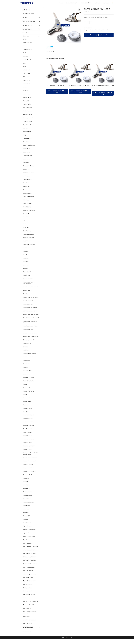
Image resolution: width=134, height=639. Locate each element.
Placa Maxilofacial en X (28, 418)
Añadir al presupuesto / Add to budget (99, 35)
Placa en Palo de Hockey (28, 391)
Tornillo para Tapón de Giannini (30, 604)
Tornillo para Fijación (27, 591)
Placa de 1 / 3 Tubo (27, 370)
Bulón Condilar (26, 128)
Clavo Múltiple (26, 176)
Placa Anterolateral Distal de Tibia (30, 287)
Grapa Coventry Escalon (28, 196)
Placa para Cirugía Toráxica (29, 439)
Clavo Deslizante (26, 152)
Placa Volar (25, 519)
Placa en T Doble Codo (28, 398)
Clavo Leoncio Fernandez (28, 172)
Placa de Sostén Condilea (28, 381)
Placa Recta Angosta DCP (28, 502)
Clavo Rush (92, 30)
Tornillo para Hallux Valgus (29, 594)
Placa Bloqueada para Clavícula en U (31, 317)
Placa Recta (25, 481)
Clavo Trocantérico (27, 193)
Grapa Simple (26, 213)
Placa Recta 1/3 (26, 488)
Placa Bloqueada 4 (27, 293)
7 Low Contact (26, 90)
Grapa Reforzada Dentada (29, 210)
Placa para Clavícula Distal (29, 446)
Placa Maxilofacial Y (27, 428)
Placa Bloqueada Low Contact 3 (30, 307)
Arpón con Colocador (27, 121)
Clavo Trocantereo (27, 189)
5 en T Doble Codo (27, 59)
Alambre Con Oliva (27, 97)
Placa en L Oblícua (27, 387)
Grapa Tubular (26, 217)
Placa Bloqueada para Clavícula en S (31, 314)
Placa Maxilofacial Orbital (28, 422)
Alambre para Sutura (28, 13)
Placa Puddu (26, 478)
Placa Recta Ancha (27, 491)
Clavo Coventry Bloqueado (29, 145)
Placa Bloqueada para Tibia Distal (30, 326)
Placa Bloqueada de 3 (28, 300)
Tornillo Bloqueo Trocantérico (29, 553)
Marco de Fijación (27, 241)
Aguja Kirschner (26, 94)
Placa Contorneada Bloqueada (29, 353)
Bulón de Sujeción (27, 131)
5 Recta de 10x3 (26, 80)
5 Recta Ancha (26, 70)
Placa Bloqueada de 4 (28, 304)
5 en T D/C (25, 56)
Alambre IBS (26, 100)
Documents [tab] (50, 46)
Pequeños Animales (28, 627)
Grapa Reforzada (27, 207)
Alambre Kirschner (27, 104)
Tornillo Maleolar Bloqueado (29, 580)
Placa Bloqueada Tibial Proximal (30, 333)
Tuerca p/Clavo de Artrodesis (29, 620)
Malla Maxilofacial (27, 230)
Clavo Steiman (26, 186)
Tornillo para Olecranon (28, 598)
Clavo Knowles (26, 169)
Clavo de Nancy (26, 148)
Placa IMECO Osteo (27, 408)
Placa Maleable (26, 411)
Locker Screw (26, 227)
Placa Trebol (26, 509)
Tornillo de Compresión (28, 570)
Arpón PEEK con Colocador (29, 124)
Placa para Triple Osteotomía (29, 471)
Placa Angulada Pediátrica (29, 278)
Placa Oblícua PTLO (27, 432)
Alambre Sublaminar (27, 114)
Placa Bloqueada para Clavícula (30, 311)
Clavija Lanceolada (27, 138)
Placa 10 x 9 (25, 268)
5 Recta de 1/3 (26, 76)
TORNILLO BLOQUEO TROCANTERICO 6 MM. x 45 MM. (103, 86)
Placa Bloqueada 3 (27, 290)
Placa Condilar (26, 350)
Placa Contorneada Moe (28, 357)
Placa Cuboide (26, 363)
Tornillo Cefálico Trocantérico (29, 560)
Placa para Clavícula (27, 442)
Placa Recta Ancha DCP (28, 495)
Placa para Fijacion (27, 449)
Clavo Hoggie (26, 162)
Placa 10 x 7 (25, 261)
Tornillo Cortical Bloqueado (29, 567)
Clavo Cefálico (26, 141)
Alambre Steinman (27, 111)
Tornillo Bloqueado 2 (27, 543)
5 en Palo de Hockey (27, 49)
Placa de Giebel (26, 374)
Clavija (24, 135)
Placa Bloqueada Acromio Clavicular (31, 297)
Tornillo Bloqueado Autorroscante (30, 546)
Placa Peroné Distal (27, 474)
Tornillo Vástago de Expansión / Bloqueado (30, 612)
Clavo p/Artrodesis (27, 179)
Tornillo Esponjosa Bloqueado (29, 574)
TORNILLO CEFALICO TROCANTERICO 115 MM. (79, 85)
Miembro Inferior (27, 25)
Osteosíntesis (98, 30)
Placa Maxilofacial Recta (28, 425)
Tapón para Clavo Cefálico (29, 536)
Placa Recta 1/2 (26, 485)
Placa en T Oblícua (27, 401)
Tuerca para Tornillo (27, 623)
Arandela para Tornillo (28, 118)
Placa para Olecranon (28, 464)
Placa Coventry (26, 360)
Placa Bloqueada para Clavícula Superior (30, 322)
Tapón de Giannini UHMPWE (29, 529)
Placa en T (25, 394)
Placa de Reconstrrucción (28, 377)
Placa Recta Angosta (27, 498)
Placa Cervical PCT (27, 343)
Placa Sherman (26, 505)
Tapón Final (25, 533)
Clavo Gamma (26, 159)
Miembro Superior (27, 29)
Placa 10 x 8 (25, 265)
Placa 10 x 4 (25, 251)
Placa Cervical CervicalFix (28, 339)
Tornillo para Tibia (27, 608)
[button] (79, 10)
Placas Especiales (27, 522)
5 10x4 (24, 39)
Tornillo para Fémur (27, 587)
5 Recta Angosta (26, 73)
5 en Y (24, 63)
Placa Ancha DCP (27, 271)
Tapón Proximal (26, 539)
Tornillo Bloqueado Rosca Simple (30, 550)
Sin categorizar (27, 631)
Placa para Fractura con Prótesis (30, 457)
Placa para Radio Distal (28, 468)
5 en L (24, 46)
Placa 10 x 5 (25, 254)
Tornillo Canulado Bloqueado (29, 557)
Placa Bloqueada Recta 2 (28, 329)
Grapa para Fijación (27, 203)
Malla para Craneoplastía (28, 234)
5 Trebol (25, 87)
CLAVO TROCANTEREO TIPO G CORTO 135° (55, 85)
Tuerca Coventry (26, 616)
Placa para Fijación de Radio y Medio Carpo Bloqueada (31, 453)
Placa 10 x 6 (25, 258)
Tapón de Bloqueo (27, 526)
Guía (24, 220)
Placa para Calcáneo (27, 435)
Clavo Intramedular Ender (28, 165)
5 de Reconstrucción (27, 42)
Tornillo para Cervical (27, 584)
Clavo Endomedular (27, 155)
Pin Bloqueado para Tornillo (29, 244)
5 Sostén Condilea (27, 83)
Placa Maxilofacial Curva (28, 415)
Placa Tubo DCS (26, 512)
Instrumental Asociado (29, 21)
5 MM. (24, 66)
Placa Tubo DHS (26, 515)
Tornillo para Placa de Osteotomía (30, 601)
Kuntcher (25, 224)
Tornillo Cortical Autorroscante (30, 563)
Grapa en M (25, 200)
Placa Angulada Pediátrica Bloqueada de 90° (29, 282)
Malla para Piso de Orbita (28, 237)
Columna (25, 17)
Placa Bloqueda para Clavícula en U (31, 336)
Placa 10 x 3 (25, 248)
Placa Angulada (26, 275)
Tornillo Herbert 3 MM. (28, 577)
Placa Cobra (25, 346)
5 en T (24, 53)
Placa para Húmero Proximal (29, 461)
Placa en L (25, 384)
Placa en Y (25, 405)
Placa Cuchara (26, 367)
